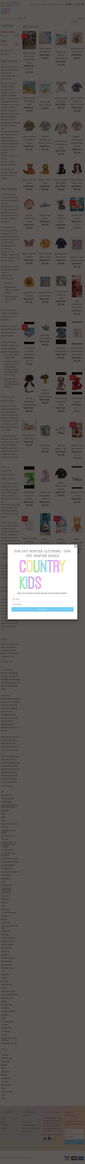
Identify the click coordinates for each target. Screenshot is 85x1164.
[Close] (75, 546)
